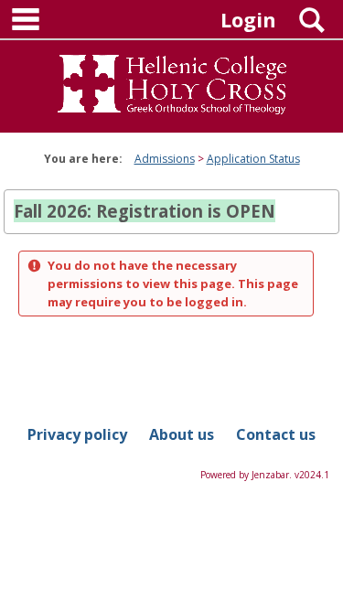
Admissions (164, 158)
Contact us (276, 434)
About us (181, 434)
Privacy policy (77, 434)
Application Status (253, 158)
